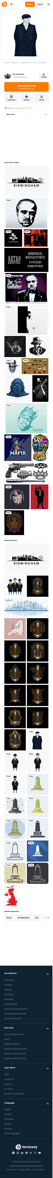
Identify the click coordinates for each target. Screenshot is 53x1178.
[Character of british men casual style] (15, 1014)
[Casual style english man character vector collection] (15, 682)
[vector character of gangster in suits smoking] (15, 991)
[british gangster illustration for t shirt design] (15, 704)
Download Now (26, 87)
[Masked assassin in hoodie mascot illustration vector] (17, 429)
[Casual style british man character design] (15, 1058)
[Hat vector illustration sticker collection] (17, 407)
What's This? (27, 108)
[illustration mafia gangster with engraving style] (33, 619)
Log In (40, 4)
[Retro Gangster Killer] (13, 619)
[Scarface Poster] (26, 338)
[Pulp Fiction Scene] (16, 256)
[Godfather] (26, 213)
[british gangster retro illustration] (15, 769)
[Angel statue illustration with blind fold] (16, 593)
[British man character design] (15, 1036)
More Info (11, 114)
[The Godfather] (26, 307)
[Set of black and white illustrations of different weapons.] (26, 569)
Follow (43, 77)
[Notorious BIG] (26, 486)
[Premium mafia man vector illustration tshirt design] (15, 387)
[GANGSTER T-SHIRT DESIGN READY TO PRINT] (12, 544)
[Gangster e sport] (15, 365)
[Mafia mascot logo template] (17, 516)
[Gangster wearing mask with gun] (12, 457)
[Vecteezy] (4, 4)
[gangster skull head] (35, 385)
